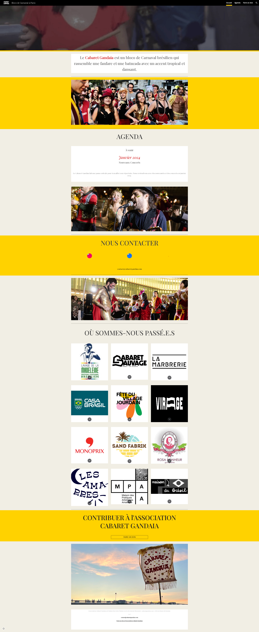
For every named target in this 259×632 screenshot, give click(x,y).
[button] (256, 2)
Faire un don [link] (248, 3)
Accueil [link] (229, 3)
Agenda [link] (237, 3)
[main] (129, 63)
